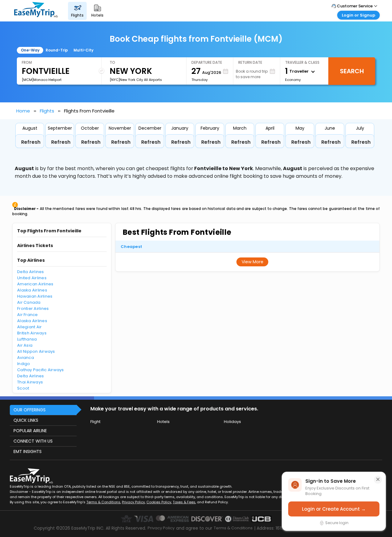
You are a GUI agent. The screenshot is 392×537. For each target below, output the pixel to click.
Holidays (232, 422)
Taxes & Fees (184, 502)
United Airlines (32, 278)
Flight (95, 422)
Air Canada (29, 302)
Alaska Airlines (32, 290)
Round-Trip (57, 50)
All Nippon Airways (36, 351)
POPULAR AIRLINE (30, 431)
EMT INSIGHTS (27, 451)
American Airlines (35, 284)
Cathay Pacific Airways (40, 370)
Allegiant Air (29, 327)
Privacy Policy (133, 502)
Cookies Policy (158, 502)
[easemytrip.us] (36, 11)
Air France (27, 315)
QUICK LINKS (25, 420)
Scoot (23, 388)
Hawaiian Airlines (34, 296)
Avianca (25, 357)
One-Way (30, 50)
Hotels (163, 422)
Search (352, 71)
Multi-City (83, 50)
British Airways (32, 333)
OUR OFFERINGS (29, 410)
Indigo (23, 364)
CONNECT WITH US (33, 441)
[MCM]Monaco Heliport (42, 79)
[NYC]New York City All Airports (136, 79)
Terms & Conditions (103, 502)
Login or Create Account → (334, 509)
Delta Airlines (30, 272)
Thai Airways (30, 382)
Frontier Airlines (33, 308)
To (112, 62)
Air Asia (24, 345)
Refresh (30, 142)
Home (23, 111)
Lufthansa (27, 339)
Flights (47, 111)
